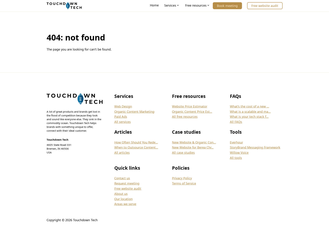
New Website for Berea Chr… (192, 147)
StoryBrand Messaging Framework (255, 147)
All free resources (185, 116)
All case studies (183, 152)
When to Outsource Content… (136, 147)
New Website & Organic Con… (194, 142)
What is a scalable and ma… (250, 111)
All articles (122, 152)
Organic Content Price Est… (192, 111)
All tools (236, 158)
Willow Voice (239, 152)
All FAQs (236, 122)
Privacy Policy (182, 178)
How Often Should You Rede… (136, 142)
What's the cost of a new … (249, 106)
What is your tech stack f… (249, 116)
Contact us (122, 178)
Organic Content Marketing (134, 111)
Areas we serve (125, 204)
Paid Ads (120, 116)
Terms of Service (184, 183)
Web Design (123, 106)
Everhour (236, 142)
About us (121, 194)
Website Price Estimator (189, 106)
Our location (123, 199)
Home (154, 5)
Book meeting (227, 6)
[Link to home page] (64, 5)
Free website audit (264, 6)
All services (122, 122)
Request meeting (126, 183)
